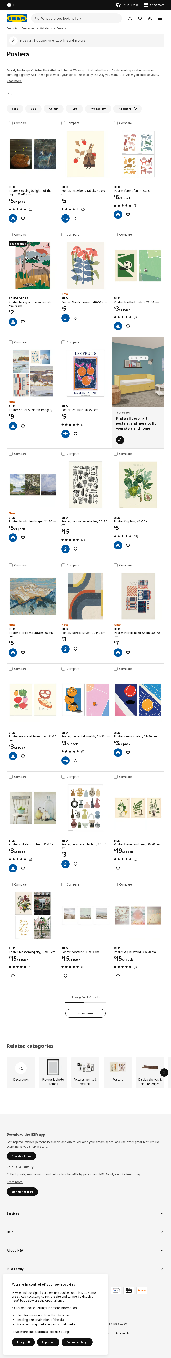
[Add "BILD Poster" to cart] (13, 218)
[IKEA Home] (17, 18)
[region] (55, 1314)
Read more (14, 81)
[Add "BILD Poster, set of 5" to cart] (13, 426)
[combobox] (75, 18)
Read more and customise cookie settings (41, 1332)
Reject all (48, 1342)
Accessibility (123, 1333)
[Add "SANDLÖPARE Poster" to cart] (13, 322)
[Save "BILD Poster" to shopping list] (23, 218)
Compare (20, 123)
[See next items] (164, 1072)
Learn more (15, 1182)
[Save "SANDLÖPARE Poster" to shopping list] (23, 322)
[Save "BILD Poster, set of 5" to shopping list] (23, 426)
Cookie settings (77, 1342)
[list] (85, 1072)
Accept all (23, 1342)
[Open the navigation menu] (160, 18)
